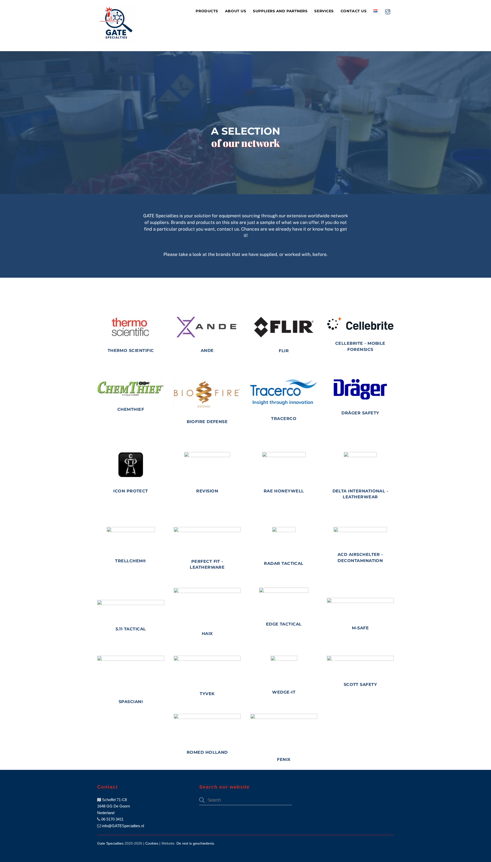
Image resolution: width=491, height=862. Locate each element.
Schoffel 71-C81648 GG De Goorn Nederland (113, 806)
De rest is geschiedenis (195, 843)
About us (235, 11)
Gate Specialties (110, 843)
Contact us (353, 11)
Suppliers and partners (280, 11)
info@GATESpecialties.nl (122, 826)
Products (207, 11)
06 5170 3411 (112, 819)
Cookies (151, 843)
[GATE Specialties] (116, 41)
